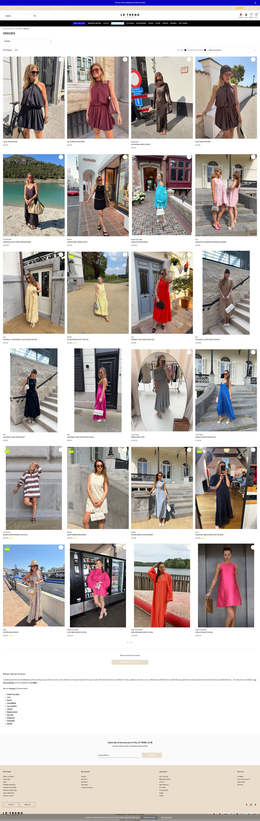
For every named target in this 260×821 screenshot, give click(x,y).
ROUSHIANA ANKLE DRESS (140, 144)
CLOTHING (130, 23)
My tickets (84, 782)
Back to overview (8, 28)
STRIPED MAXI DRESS (10, 632)
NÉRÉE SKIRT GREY (138, 437)
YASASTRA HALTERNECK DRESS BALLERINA (210, 242)
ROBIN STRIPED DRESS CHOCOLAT (15, 535)
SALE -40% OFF (79, 23)
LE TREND (33, 683)
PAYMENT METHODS (9, 785)
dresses (12, 688)
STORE (157, 23)
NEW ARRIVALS (117, 23)
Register (83, 776)
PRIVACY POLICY (8, 796)
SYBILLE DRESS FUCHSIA (204, 632)
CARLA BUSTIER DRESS (139, 242)
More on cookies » (166, 817)
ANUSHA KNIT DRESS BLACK (77, 242)
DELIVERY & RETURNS (9, 787)
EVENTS (165, 23)
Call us (11, 804)
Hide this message (149, 817)
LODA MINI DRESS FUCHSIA (77, 632)
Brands (173, 23)
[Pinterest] (255, 805)
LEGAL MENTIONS (8, 793)
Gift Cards (183, 23)
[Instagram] (251, 805)
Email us (28, 804)
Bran (7, 41)
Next (132, 642)
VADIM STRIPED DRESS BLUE (205, 437)
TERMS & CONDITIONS (10, 790)
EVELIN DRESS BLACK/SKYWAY (142, 535)
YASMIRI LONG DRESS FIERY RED (142, 339)
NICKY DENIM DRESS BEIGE (76, 535)
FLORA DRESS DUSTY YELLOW (77, 339)
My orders (84, 779)
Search (35, 15)
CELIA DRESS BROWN (202, 142)
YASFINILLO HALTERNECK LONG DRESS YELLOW (20, 339)
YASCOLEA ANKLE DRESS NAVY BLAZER (209, 535)
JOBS (4, 782)
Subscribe (151, 755)
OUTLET (106, 23)
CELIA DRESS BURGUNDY (76, 142)
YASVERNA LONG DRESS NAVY (14, 437)
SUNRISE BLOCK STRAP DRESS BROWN (17, 242)
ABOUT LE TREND (8, 776)
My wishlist (84, 785)
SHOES (150, 23)
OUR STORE (6, 779)
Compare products (87, 787)
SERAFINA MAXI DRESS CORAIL (142, 632)
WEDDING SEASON (94, 23)
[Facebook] (246, 805)
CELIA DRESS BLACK (10, 142)
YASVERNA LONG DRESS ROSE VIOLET (80, 437)
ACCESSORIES (141, 23)
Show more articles (129, 662)
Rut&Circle (11, 718)
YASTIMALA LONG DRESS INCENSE (207, 339)
